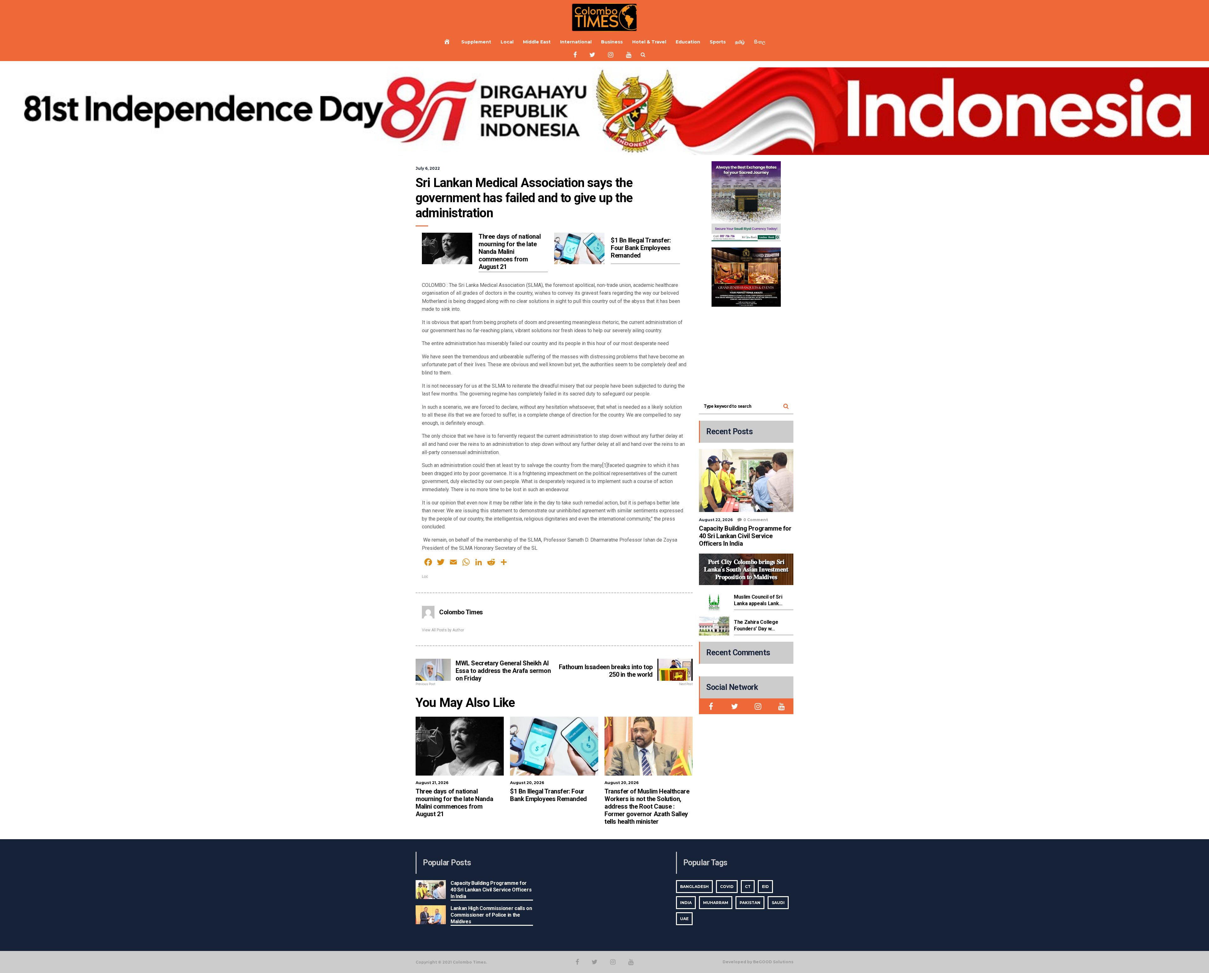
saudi (778, 902)
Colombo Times (461, 612)
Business (612, 42)
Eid (765, 886)
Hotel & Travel (649, 42)
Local (507, 42)
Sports (718, 42)
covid (727, 886)
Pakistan (750, 902)
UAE (684, 918)
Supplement (476, 42)
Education (688, 42)
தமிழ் (740, 42)
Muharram (715, 902)
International (576, 42)
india (686, 902)
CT (748, 886)
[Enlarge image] (772, 169)
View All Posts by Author (443, 630)
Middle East (537, 42)
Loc (425, 576)
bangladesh (694, 886)
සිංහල (759, 42)
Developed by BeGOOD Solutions (758, 962)
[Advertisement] (746, 352)
